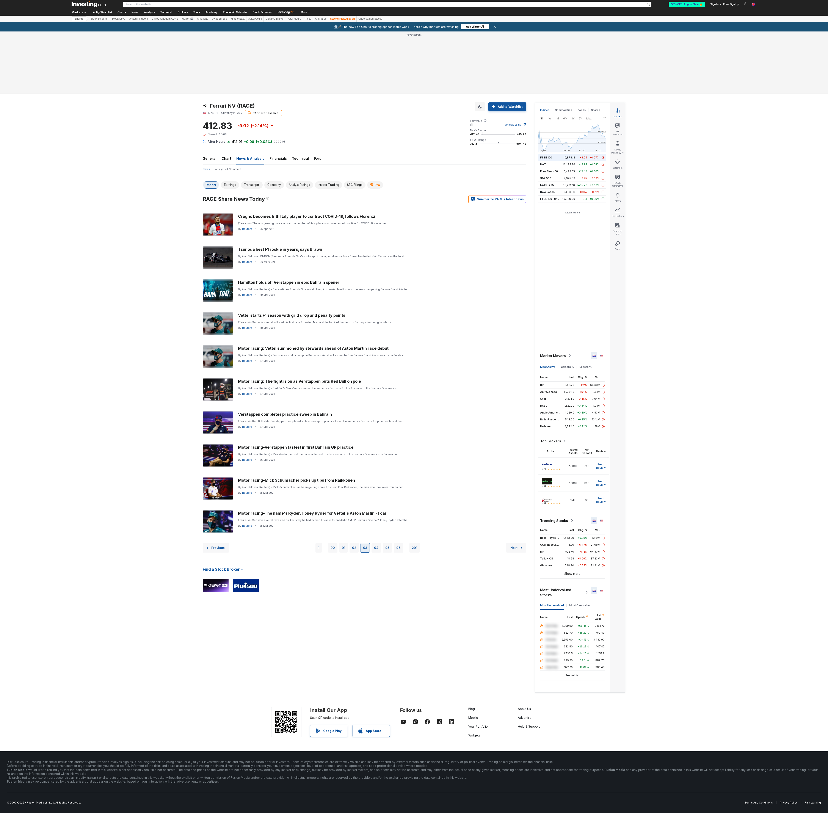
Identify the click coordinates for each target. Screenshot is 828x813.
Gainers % (567, 366)
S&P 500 (545, 178)
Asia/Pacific (255, 18)
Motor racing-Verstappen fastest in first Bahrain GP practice (295, 447)
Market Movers (553, 356)
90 (333, 548)
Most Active (118, 18)
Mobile (473, 717)
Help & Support (529, 726)
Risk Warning (813, 802)
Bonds (581, 110)
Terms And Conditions (759, 802)
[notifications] (745, 4)
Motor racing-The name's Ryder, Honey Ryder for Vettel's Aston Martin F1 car (312, 513)
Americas (202, 18)
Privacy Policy (789, 802)
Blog (471, 709)
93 (365, 548)
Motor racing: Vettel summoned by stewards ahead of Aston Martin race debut (313, 348)
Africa (308, 18)
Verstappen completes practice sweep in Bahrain (285, 414)
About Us (524, 709)
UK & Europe (219, 18)
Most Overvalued (580, 605)
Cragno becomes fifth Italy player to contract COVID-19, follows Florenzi (306, 216)
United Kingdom (138, 18)
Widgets (474, 735)
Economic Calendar (235, 12)
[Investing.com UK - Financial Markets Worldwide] (89, 4)
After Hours (294, 18)
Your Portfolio (478, 726)
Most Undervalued (552, 605)
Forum (319, 158)
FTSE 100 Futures (551, 199)
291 (414, 548)
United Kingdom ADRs (165, 18)
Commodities (563, 110)
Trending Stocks (554, 521)
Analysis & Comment (228, 169)
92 (354, 548)
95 (387, 548)
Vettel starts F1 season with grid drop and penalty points (291, 315)
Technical (300, 158)
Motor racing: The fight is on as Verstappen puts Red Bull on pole (299, 381)
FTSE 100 (546, 157)
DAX (543, 164)
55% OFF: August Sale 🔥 (687, 4)
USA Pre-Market (274, 18)
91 (343, 548)
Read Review (601, 466)
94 (376, 548)
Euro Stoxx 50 (549, 171)
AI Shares (320, 18)
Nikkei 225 (547, 185)
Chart (226, 158)
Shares (79, 18)
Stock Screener (262, 12)
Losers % (585, 366)
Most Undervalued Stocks (555, 592)
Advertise (525, 717)
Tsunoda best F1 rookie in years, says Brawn (280, 249)
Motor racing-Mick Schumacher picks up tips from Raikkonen (296, 480)
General (209, 158)
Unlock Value (513, 124)
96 (398, 548)
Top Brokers (550, 441)
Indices (544, 110)
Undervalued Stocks (370, 18)
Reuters (247, 228)
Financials (278, 158)
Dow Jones (547, 192)
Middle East (238, 18)
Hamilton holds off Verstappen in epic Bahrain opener (288, 282)
